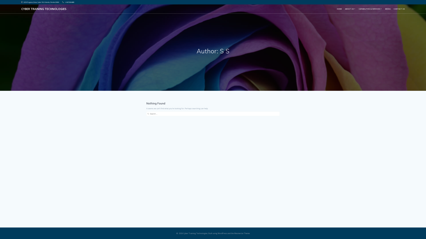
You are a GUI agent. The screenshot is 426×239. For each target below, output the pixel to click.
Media (388, 9)
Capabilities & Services (369, 9)
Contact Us (399, 9)
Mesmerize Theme (242, 233)
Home (339, 9)
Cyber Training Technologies (43, 9)
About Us (349, 9)
